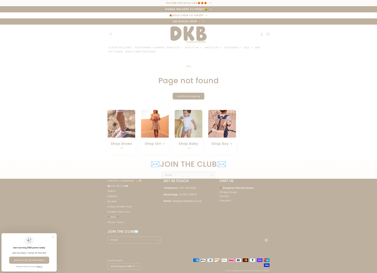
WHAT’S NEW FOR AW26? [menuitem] (140, 51)
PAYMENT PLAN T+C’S (119, 211)
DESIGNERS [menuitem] (231, 47)
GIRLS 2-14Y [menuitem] (212, 47)
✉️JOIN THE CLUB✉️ (118, 185)
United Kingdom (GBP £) (123, 266)
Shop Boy (220, 144)
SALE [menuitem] (246, 47)
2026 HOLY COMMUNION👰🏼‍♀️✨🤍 (125, 180)
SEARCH (112, 191)
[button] (111, 34)
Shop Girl (153, 144)
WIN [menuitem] (257, 47)
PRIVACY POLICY (116, 222)
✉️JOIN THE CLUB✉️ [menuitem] (120, 47)
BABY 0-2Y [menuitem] (173, 47)
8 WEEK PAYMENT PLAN (120, 206)
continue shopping (188, 96)
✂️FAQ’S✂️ (113, 217)
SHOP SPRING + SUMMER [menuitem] (149, 47)
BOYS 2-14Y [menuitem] (192, 47)
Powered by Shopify (261, 271)
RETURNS (112, 201)
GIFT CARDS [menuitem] (115, 51)
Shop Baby (188, 144)
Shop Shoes (121, 144)
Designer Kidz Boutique (242, 271)
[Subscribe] (211, 175)
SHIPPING (112, 196)
